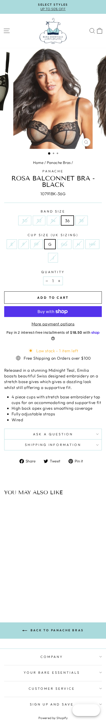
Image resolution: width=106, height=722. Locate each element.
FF (36, 244)
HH (92, 244)
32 (39, 220)
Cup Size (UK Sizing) (53, 235)
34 (53, 220)
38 (81, 220)
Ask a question (53, 434)
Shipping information (53, 445)
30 (24, 220)
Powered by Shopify (53, 718)
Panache (53, 171)
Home (38, 162)
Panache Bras (59, 162)
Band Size (53, 211)
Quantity (53, 272)
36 (67, 220)
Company (51, 657)
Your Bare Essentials (52, 672)
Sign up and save (52, 704)
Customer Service (52, 688)
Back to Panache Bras (56, 630)
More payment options (53, 323)
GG (64, 244)
